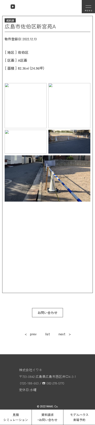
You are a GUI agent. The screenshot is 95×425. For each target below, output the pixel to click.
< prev (30, 334)
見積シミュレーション (15, 417)
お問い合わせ (47, 312)
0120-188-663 (29, 383)
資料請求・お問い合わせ (47, 417)
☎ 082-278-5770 (53, 383)
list (47, 334)
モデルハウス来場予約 (79, 417)
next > (65, 334)
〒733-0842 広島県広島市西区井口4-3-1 (47, 376)
